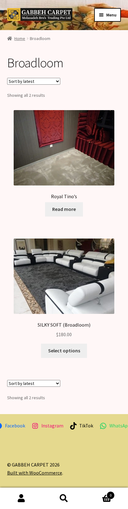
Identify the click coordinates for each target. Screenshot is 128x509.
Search (64, 498)
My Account (21, 498)
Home (19, 38)
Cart (98, 493)
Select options (64, 350)
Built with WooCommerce (34, 473)
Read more (64, 209)
